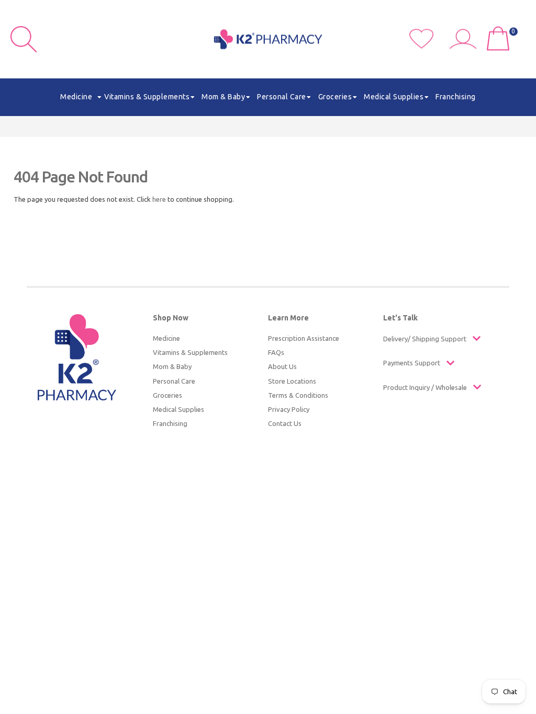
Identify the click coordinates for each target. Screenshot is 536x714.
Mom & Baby (172, 366)
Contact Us (285, 423)
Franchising (170, 423)
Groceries (167, 395)
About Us (282, 366)
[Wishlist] (429, 46)
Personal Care (174, 381)
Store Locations (292, 381)
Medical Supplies (178, 409)
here (159, 199)
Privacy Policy (288, 409)
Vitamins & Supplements (190, 352)
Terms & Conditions (298, 395)
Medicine (166, 338)
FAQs (276, 352)
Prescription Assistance (303, 338)
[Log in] (467, 46)
